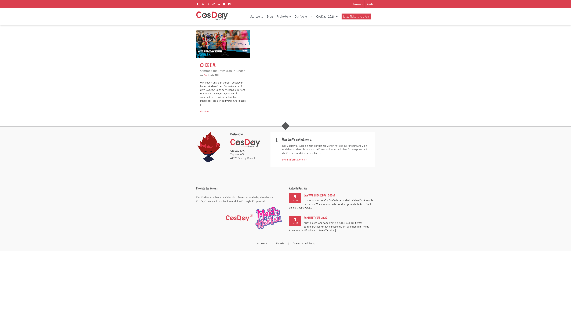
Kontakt (280, 243)
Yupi (205, 75)
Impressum (262, 243)
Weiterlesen (204, 111)
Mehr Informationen (293, 159)
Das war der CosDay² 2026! (319, 195)
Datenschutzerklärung (304, 243)
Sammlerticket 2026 (315, 218)
